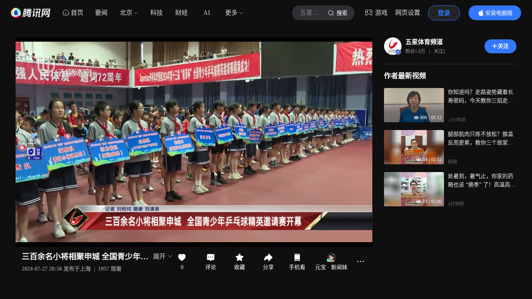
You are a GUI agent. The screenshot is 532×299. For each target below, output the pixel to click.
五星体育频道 (424, 42)
